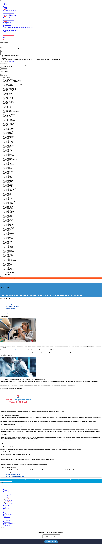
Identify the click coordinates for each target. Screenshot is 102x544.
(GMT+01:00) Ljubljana (8, 146)
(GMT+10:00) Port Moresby (9, 252)
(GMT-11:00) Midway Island (9, 90)
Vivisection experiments (5, 426)
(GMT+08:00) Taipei (7, 234)
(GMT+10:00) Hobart (7, 250)
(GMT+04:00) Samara (7, 195)
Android (4, 58)
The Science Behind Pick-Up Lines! (13, 474)
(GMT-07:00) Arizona (7, 96)
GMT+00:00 (12, 61)
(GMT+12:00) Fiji (6, 263)
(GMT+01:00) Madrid (7, 147)
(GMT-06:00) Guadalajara (8, 101)
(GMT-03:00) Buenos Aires (9, 120)
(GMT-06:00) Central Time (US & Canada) (12, 83)
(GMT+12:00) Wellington (8, 267)
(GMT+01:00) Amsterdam (8, 136)
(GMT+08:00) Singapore (8, 233)
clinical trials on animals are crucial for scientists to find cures (14, 349)
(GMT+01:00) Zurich (7, 162)
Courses (5, 4)
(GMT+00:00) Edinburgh (8, 131)
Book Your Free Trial (4, 481)
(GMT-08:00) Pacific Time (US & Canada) (12, 81)
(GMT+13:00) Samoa (7, 271)
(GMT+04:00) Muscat (7, 194)
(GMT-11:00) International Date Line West (12, 89)
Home (4, 3)
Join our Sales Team (16, 27)
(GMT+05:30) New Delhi (8, 208)
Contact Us (5, 32)
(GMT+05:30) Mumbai (8, 77)
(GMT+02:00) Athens (7, 163)
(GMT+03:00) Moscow (8, 184)
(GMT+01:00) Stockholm (8, 155)
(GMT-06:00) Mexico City (8, 102)
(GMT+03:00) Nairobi (7, 185)
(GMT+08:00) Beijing (7, 225)
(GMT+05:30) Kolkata (7, 207)
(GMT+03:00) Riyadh (7, 186)
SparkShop (5, 30)
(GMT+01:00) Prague (7, 150)
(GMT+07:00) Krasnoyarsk (9, 223)
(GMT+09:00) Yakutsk (8, 242)
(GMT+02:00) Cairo (7, 166)
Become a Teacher (7, 27)
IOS (2, 57)
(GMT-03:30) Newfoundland (9, 118)
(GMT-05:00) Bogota (7, 106)
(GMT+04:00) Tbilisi (7, 197)
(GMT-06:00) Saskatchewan (9, 105)
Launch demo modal (4, 42)
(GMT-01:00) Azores (7, 125)
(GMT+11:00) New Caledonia (9, 258)
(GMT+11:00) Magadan (8, 256)
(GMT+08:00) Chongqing (8, 227)
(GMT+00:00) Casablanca (8, 128)
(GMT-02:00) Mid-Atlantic (8, 124)
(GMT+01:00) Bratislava (8, 141)
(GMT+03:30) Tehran (7, 190)
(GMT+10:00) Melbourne (8, 251)
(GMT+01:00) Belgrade (8, 137)
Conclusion (8, 310)
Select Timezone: (4, 61)
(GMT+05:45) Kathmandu (8, 211)
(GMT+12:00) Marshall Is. (8, 265)
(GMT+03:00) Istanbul (8, 180)
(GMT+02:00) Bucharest (8, 164)
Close (2, 276)
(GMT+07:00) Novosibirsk (8, 224)
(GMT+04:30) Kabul (7, 199)
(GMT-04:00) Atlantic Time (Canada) (11, 111)
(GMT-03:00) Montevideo (8, 123)
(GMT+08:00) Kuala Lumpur (9, 230)
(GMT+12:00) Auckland (8, 262)
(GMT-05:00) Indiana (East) (9, 107)
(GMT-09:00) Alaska (7, 93)
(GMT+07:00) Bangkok (8, 219)
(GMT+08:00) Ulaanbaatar (9, 236)
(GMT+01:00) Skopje (7, 154)
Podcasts (17, 30)
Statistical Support (9, 304)
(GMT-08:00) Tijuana (7, 94)
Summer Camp (11, 30)
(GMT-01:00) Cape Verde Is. (9, 127)
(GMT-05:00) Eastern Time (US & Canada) (12, 80)
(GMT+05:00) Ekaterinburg (9, 201)
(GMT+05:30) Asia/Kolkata (9, 205)
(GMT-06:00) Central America (9, 100)
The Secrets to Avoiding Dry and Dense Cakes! (15, 476)
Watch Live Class (20, 277)
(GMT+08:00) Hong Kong (8, 228)
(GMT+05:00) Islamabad (8, 85)
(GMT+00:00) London (7, 87)
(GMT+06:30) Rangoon (8, 217)
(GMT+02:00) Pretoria (8, 173)
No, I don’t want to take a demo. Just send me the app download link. (17, 65)
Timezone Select (4, 69)
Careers (31, 27)
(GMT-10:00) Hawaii (7, 92)
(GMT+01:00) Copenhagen (9, 145)
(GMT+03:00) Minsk (7, 182)
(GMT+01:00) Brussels (8, 142)
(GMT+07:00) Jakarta (7, 221)
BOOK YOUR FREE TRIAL (9, 1)
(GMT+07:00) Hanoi (7, 220)
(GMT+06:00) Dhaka (7, 215)
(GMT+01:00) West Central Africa (10, 159)
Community (5, 29)
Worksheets (8, 25)
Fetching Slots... (4, 63)
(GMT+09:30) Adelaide (8, 243)
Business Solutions (7, 22)
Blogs (4, 25)
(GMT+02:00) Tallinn (7, 177)
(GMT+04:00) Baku (7, 193)
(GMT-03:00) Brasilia (7, 119)
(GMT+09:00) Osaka (7, 237)
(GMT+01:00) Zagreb (7, 160)
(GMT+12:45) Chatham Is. (8, 268)
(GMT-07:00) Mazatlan (8, 98)
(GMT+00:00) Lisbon (7, 132)
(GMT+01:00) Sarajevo (8, 153)
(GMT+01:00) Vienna (7, 157)
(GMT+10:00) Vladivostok (8, 255)
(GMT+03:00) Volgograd (8, 189)
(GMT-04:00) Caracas (7, 112)
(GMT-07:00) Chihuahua (8, 97)
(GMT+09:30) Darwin (7, 245)
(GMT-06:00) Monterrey (8, 103)
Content (5, 23)
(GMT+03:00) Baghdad (8, 79)
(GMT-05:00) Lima (7, 109)
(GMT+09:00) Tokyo (7, 241)
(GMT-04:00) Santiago (8, 116)
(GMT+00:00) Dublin (7, 129)
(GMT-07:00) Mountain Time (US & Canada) (12, 84)
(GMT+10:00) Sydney (7, 254)
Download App (6, 31)
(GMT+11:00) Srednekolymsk (9, 260)
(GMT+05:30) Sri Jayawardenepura (10, 210)
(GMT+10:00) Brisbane (8, 246)
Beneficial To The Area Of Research (13, 306)
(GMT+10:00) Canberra (8, 247)
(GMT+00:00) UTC (7, 135)
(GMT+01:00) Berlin (7, 138)
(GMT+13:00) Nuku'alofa (8, 269)
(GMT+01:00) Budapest (8, 144)
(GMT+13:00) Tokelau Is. (8, 272)
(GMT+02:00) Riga (7, 175)
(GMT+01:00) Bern (7, 140)
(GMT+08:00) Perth (7, 232)
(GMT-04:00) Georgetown (9, 114)
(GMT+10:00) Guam (7, 249)
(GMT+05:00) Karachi (7, 202)
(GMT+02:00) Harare (7, 167)
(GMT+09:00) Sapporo (8, 238)
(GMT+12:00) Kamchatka (8, 264)
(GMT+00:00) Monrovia (8, 133)
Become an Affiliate (25, 27)
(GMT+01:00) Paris (7, 149)
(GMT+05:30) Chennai (8, 206)
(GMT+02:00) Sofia (7, 176)
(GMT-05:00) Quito (7, 110)
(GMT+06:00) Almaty (7, 212)
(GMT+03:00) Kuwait (7, 181)
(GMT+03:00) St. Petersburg (9, 188)
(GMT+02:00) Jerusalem (8, 170)
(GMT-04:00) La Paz (7, 115)
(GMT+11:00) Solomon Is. (8, 259)
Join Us (4, 26)
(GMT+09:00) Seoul (7, 240)
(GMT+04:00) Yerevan (8, 198)
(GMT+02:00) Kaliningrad (8, 171)
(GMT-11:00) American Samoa (9, 88)
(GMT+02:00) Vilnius (7, 179)
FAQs (7, 313)
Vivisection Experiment (10, 308)
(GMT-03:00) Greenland (8, 122)
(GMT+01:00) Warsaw (8, 158)
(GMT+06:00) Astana (7, 214)
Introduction (8, 301)
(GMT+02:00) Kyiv (7, 172)
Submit (2, 67)
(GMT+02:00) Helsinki (8, 168)
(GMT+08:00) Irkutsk (7, 229)
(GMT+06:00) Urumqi (7, 216)
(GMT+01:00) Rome (7, 151)
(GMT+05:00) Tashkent (8, 203)
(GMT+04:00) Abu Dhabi (8, 192)
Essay (1, 285)
